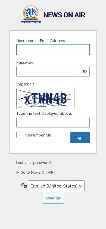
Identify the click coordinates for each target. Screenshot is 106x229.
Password (25, 62)
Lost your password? (34, 162)
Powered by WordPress (53, 14)
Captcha (25, 84)
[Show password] (84, 71)
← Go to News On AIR (34, 172)
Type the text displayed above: (44, 113)
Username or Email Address (40, 40)
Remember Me (38, 135)
